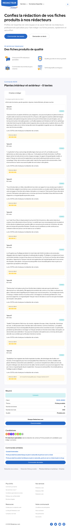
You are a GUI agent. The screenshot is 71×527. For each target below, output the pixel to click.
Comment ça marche (11, 486)
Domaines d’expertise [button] (35, 4)
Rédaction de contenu (11, 469)
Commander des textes (16, 36)
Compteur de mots (11, 513)
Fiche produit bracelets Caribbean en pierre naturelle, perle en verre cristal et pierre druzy (35, 458)
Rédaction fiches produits (29, 469)
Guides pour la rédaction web (13, 507)
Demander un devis (39, 36)
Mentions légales (10, 499)
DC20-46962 (60, 400)
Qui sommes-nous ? (11, 490)
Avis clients (38, 517)
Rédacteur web (40, 488)
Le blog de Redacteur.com (13, 510)
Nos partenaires (40, 513)
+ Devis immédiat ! (35, 423)
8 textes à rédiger (14, 93)
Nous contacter (40, 510)
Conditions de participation (43, 507)
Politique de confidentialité (13, 496)
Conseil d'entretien (12, 451)
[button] (68, 4)
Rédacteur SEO (40, 491)
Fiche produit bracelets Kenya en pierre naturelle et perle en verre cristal (29, 455)
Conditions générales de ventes (14, 493)
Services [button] (23, 4)
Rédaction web (39, 494)
